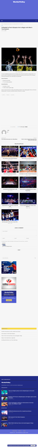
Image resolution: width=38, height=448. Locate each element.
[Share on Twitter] (20, 126)
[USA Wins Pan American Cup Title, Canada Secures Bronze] (4, 413)
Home (2, 23)
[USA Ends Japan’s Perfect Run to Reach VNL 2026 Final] (10, 215)
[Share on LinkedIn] (22, 126)
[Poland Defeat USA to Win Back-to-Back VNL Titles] (10, 198)
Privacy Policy (14, 430)
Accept (33, 445)
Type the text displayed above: (7, 246)
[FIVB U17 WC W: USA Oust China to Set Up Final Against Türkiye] (28, 151)
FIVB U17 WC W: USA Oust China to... (28, 158)
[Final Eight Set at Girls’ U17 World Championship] (28, 166)
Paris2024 (8, 94)
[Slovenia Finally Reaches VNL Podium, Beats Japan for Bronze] (28, 198)
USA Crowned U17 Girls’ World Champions (10, 158)
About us (20, 430)
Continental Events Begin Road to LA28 (10, 189)
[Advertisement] (19, 11)
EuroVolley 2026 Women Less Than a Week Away (9, 340)
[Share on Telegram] (25, 126)
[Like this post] (18, 126)
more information (27, 445)
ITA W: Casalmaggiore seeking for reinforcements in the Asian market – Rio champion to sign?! (20, 403)
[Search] (36, 20)
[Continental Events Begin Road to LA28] (10, 182)
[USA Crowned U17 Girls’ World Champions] (10, 151)
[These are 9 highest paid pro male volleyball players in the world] (4, 392)
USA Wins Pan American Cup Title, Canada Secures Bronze (10, 331)
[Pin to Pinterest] (21, 126)
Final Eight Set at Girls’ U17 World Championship (28, 173)
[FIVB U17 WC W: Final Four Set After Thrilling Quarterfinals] (10, 166)
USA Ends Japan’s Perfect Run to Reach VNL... (10, 221)
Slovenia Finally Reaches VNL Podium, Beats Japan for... (28, 206)
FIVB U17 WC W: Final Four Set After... (10, 173)
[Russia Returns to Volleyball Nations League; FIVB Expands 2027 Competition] (28, 182)
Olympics (3, 94)
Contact (24, 430)
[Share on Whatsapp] (24, 126)
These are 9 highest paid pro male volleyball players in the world (21, 390)
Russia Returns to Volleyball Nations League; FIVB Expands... (28, 190)
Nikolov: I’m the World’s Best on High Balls (8, 337)
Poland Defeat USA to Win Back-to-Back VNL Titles (10, 206)
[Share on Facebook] (19, 126)
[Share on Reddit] (23, 126)
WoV (5, 30)
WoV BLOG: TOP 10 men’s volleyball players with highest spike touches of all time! (22, 397)
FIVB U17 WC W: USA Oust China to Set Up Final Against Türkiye (11, 335)
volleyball (12, 94)
